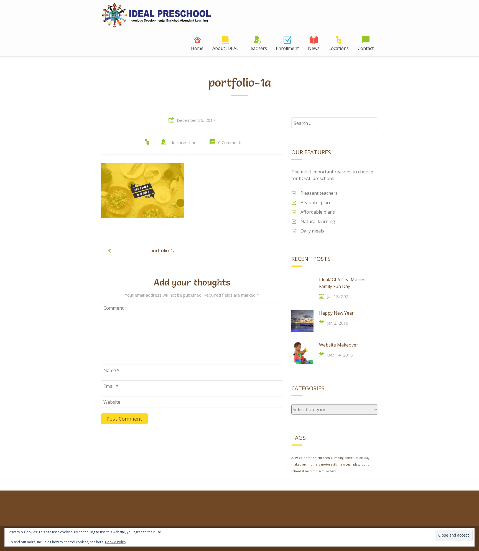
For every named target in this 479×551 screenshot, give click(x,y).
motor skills (329, 464)
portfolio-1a (162, 250)
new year (345, 464)
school (296, 471)
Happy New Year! (337, 313)
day (366, 458)
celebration (307, 458)
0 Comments (230, 142)
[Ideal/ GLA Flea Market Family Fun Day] (302, 287)
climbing (337, 458)
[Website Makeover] (302, 353)
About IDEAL (225, 48)
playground (361, 464)
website (331, 471)
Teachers (257, 48)
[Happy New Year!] (302, 321)
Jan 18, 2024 (339, 296)
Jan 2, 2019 (337, 323)
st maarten (310, 471)
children (323, 458)
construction (354, 458)
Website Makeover (338, 345)
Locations (338, 48)
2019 (294, 458)
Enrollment (287, 48)
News (314, 48)
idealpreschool (183, 142)
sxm (322, 471)
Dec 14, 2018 (340, 355)
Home (197, 48)
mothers (313, 464)
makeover (298, 464)
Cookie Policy (115, 542)
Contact (366, 48)
